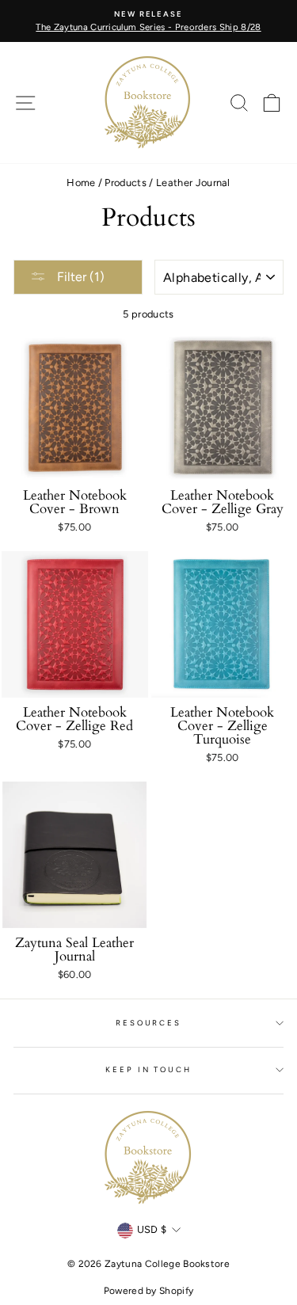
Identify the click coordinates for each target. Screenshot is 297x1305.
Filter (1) (79, 276)
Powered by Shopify (149, 1290)
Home (81, 182)
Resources (148, 1022)
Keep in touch (148, 1069)
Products (126, 182)
